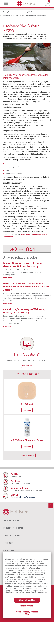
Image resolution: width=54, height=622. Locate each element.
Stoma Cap (27, 403)
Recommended (39, 249)
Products (9, 543)
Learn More (27, 410)
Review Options (27, 605)
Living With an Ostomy (10, 15)
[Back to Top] (50, 505)
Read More (7, 277)
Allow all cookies (27, 600)
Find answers (27, 365)
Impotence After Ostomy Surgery (34, 15)
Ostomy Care (7, 12)
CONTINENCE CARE (13, 528)
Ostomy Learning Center (24, 12)
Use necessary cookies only (27, 612)
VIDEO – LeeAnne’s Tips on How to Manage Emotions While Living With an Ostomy (26, 286)
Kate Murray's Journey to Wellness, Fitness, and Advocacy (24, 311)
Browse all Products (27, 455)
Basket (48, 3)
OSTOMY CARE (11, 520)
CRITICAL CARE (11, 535)
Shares (18, 249)
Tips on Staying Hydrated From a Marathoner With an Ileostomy (22, 264)
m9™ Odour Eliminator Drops (27, 440)
